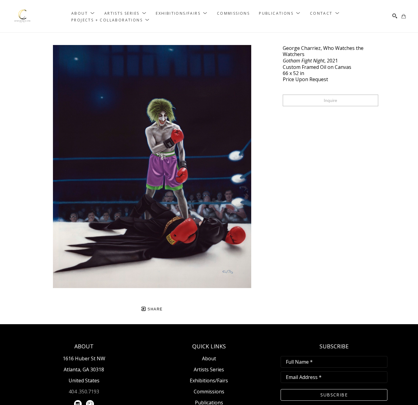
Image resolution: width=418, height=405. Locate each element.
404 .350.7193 (84, 391)
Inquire (330, 100)
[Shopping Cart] (403, 16)
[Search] (394, 15)
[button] (83, 13)
